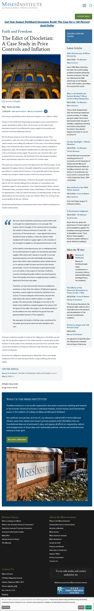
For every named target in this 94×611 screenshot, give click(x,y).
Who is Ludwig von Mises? (11, 521)
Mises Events (54, 532)
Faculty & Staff (55, 543)
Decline (81, 607)
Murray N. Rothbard (35, 111)
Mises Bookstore (55, 539)
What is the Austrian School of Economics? (18, 525)
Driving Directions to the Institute (62, 525)
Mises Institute (72, 63)
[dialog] (47, 604)
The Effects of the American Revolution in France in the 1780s (77, 290)
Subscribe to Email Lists (58, 550)
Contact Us (53, 561)
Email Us (5, 594)
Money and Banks (13, 107)
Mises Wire (6, 536)
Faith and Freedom (17, 32)
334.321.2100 (12, 586)
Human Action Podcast (10, 539)
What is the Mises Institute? (59, 521)
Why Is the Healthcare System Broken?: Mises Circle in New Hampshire (78, 96)
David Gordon (72, 218)
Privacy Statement (56, 558)
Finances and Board (56, 547)
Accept (88, 607)
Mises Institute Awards (57, 536)
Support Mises (83, 16)
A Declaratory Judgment (77, 211)
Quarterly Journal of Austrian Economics (17, 528)
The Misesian (81, 60)
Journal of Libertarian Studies (13, 532)
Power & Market (83, 194)
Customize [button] (6, 607)
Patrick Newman (73, 151)
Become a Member (17, 440)
